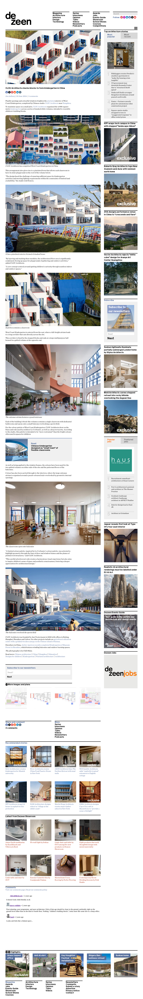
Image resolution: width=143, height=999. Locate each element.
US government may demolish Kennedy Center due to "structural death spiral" (121, 86)
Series (76, 13)
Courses (97, 24)
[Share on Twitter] (9, 92)
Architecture (59, 15)
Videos (76, 22)
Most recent (127, 36)
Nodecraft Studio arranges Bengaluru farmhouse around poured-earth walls (122, 94)
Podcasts (77, 26)
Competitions (99, 26)
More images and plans (19, 685)
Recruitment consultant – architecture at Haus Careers (122, 479)
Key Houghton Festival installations (68, 958)
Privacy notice (73, 991)
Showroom (98, 20)
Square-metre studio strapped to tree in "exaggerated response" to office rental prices (121, 113)
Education (53, 654)
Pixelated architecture (45, 656)
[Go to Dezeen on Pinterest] (121, 17)
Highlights (15, 952)
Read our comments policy (36, 890)
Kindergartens (28, 656)
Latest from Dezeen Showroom (20, 816)
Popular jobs (111, 441)
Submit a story (73, 986)
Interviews (78, 15)
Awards (96, 13)
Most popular (111, 36)
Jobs (95, 15)
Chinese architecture (23, 654)
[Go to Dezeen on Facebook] (129, 17)
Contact (70, 993)
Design (56, 20)
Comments (71, 984)
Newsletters (79, 24)
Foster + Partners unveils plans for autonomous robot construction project (122, 103)
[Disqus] (53, 920)
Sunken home (122, 955)
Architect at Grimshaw (120, 513)
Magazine (57, 13)
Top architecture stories (116, 32)
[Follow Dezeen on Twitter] (132, 17)
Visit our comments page (15, 890)
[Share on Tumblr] (20, 92)
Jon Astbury (10, 96)
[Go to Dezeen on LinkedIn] (127, 17)
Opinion (76, 18)
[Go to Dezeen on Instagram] (124, 17)
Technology (58, 22)
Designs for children (13, 656)
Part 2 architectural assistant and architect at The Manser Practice (122, 489)
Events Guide (99, 18)
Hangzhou (67, 103)
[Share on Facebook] (6, 92)
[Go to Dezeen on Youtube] (135, 17)
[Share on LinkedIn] (17, 92)
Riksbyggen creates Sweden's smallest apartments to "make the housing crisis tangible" (122, 76)
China (35, 654)
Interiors (57, 18)
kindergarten (16, 109)
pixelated (51, 101)
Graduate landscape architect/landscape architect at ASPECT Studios (122, 498)
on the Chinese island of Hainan (47, 641)
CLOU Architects (51, 103)
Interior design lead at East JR (121, 506)
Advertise (70, 989)
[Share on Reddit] (15, 92)
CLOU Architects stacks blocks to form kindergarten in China (35, 88)
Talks (75, 20)
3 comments (33, 96)
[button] (135, 28)
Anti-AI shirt (40, 955)
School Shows (99, 22)
